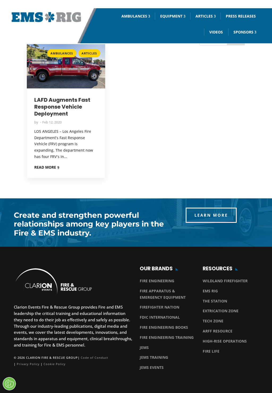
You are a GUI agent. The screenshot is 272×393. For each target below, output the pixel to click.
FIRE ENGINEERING (157, 280)
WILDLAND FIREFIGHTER (225, 280)
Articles (204, 16)
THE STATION (215, 301)
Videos (216, 32)
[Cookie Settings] (9, 383)
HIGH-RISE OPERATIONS (225, 341)
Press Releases (241, 16)
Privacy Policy (28, 364)
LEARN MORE (211, 215)
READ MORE (45, 167)
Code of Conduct (94, 358)
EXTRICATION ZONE (221, 310)
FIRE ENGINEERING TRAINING (167, 337)
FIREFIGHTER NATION (159, 307)
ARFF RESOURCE (217, 331)
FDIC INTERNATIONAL (160, 317)
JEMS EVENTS (152, 367)
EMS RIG (210, 290)
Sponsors (243, 32)
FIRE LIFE (211, 351)
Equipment (171, 16)
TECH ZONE (213, 320)
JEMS (144, 347)
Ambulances (134, 16)
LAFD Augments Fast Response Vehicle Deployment (62, 106)
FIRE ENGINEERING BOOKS (164, 327)
